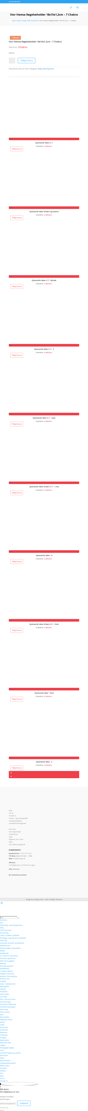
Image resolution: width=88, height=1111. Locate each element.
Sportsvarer (4, 1055)
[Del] (5, 1107)
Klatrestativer (4, 1040)
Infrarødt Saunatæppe (7, 1007)
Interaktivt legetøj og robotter (10, 1053)
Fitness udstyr (5, 1012)
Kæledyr (3, 1071)
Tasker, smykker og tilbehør (9, 935)
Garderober (4, 1030)
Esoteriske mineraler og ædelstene (12, 943)
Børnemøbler (4, 1017)
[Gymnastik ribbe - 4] (35, 549)
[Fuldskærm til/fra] (3, 1107)
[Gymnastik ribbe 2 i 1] (35, 136)
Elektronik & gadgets (7, 961)
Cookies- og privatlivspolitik (18, 818)
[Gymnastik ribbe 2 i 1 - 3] (35, 343)
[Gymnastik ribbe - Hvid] (35, 686)
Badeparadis (4, 953)
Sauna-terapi (4, 994)
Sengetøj (3, 1038)
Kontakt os (12, 816)
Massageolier (4, 986)
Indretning (3, 940)
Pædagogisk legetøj (7, 1048)
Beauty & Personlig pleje (8, 976)
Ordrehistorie (13, 834)
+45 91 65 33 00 (25, 853)
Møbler (2, 951)
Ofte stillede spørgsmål (17, 844)
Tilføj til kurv (26, 60)
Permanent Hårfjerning (8, 1004)
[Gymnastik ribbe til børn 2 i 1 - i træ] (35, 480)
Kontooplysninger (15, 832)
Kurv (1, 923)
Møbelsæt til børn (6, 1020)
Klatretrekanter (5, 1060)
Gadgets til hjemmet (7, 974)
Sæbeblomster (5, 946)
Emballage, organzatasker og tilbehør (13, 938)
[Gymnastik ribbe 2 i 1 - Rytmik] (35, 274)
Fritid (1, 1050)
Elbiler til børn (4, 1066)
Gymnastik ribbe (5, 1043)
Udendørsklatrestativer (8, 1063)
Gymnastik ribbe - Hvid (44, 693)
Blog (10, 811)
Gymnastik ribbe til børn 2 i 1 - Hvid (44, 624)
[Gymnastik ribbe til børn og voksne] (35, 205)
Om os (11, 813)
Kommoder (4, 1027)
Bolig (24, 21)
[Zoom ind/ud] (1, 1107)
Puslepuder (4, 1035)
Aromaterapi (4, 933)
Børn (1, 1015)
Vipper (2, 1058)
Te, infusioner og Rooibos (9, 956)
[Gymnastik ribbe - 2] (35, 755)
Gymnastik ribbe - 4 (44, 555)
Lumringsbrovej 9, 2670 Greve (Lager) (22, 865)
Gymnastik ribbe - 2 (44, 762)
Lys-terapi (3, 997)
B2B (1, 1073)
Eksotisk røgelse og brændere (10, 948)
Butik (19, 21)
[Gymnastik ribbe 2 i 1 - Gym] (35, 411)
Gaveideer (3, 1068)
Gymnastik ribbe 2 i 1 (44, 143)
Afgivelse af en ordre (16, 839)
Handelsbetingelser (15, 821)
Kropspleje (3, 991)
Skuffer (2, 1022)
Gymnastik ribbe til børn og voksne (44, 211)
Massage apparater (7, 966)
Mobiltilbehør (4, 969)
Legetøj (2, 1045)
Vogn (10, 837)
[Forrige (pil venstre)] (1, 1110)
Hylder (2, 1025)
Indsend (24, 1103)
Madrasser (3, 1032)
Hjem (14, 21)
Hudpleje (3, 981)
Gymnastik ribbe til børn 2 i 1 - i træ (44, 486)
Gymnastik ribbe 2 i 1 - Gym (44, 418)
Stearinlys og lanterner (8, 958)
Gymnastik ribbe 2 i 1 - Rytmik (44, 280)
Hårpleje (3, 989)
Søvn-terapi (4, 1009)
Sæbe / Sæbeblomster (8, 984)
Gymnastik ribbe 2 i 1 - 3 (44, 349)
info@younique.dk (19, 859)
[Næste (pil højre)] (3, 1110)
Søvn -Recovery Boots (8, 999)
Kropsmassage (5, 1002)
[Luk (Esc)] (7, 1107)
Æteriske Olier (5, 979)
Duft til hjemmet (33, 21)
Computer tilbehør (6, 971)
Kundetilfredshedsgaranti (17, 823)
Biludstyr (3, 963)
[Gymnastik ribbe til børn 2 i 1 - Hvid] (35, 618)
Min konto (12, 829)
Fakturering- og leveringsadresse (11, 925)
